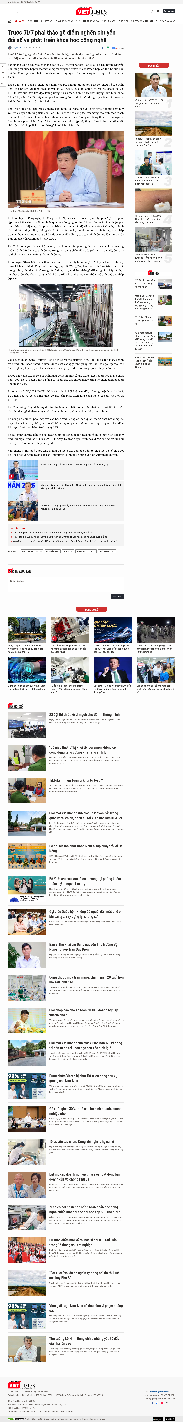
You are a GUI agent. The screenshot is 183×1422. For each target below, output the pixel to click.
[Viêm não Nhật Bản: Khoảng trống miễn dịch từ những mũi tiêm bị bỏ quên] (153, 239)
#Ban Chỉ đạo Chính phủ (32, 551)
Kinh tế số (46, 21)
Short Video (109, 21)
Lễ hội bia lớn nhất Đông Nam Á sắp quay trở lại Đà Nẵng (144, 362)
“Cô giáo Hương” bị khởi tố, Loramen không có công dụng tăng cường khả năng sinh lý (145, 302)
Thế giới (123, 21)
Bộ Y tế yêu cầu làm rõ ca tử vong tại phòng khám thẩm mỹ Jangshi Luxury (85, 881)
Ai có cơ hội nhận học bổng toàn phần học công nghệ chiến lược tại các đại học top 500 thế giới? (84, 1209)
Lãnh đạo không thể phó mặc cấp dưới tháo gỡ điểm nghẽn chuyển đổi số (155, 689)
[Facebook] (102, 48)
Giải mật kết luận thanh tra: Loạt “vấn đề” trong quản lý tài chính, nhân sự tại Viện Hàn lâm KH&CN (145, 341)
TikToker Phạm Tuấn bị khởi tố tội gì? (144, 320)
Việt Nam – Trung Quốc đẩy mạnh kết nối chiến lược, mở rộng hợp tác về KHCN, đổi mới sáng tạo (78, 507)
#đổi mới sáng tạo (107, 551)
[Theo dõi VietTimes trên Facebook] (153, 1403)
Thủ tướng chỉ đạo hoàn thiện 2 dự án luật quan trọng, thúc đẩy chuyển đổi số (52, 532)
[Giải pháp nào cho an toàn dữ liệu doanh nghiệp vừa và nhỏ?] (27, 1020)
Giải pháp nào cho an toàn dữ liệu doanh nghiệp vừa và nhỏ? (83, 1012)
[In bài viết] (108, 48)
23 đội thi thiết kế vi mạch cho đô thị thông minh (145, 283)
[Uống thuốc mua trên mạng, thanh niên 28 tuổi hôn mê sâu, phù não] (27, 988)
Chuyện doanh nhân (142, 21)
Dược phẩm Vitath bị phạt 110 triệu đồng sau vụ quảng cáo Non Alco (83, 1078)
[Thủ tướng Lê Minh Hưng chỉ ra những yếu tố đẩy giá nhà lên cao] (27, 1349)
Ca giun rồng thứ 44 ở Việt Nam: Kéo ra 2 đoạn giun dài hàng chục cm (148, 219)
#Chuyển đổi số (52, 551)
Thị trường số (91, 21)
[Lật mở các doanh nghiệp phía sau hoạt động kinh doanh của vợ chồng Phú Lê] (27, 1185)
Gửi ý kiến (117, 596)
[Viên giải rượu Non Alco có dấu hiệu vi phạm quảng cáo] (27, 1316)
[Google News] (118, 48)
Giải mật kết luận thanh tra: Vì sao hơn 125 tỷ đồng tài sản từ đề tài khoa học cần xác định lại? (85, 1045)
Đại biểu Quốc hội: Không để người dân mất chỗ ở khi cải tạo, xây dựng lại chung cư (85, 914)
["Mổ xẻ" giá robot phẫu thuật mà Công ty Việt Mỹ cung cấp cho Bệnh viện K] (70, 670)
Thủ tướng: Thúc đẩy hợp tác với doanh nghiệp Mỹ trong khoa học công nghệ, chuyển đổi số (60, 537)
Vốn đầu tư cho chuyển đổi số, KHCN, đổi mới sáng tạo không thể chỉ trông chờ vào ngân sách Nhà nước (81, 487)
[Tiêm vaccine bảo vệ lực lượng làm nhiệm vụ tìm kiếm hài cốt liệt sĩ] (153, 162)
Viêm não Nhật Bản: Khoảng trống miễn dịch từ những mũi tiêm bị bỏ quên (149, 257)
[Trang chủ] (9, 21)
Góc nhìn (33, 21)
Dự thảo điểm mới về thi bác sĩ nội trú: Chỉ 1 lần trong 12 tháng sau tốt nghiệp (83, 1242)
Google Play (170, 1419)
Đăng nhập (169, 11)
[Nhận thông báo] (151, 11)
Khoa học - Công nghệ (67, 21)
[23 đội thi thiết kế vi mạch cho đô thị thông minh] (165, 284)
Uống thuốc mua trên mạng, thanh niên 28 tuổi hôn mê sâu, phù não (86, 979)
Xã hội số (20, 21)
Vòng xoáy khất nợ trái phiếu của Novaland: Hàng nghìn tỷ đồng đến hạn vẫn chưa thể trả (26, 648)
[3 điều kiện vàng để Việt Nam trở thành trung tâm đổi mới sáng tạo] (23, 470)
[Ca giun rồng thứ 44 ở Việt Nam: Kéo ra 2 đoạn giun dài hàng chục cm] (153, 200)
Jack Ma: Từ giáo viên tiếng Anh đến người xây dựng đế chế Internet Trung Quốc (112, 689)
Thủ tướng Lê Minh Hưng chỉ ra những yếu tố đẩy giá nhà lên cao (84, 1340)
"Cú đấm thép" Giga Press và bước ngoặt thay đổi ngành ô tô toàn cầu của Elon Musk (68, 648)
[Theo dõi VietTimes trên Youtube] (162, 1403)
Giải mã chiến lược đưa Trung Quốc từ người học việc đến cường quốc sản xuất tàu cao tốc (112, 648)
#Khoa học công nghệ (86, 551)
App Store (158, 1419)
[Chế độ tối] (158, 11)
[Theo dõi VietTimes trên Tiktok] (167, 1403)
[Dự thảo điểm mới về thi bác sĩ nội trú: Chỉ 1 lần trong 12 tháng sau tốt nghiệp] (27, 1250)
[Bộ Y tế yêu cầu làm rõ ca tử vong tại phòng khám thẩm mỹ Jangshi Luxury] (27, 889)
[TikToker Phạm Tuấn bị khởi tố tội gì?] (165, 321)
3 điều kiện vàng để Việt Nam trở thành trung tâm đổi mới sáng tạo (75, 464)
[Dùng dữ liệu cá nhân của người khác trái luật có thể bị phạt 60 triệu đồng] (27, 670)
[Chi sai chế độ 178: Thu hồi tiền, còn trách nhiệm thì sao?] (153, 85)
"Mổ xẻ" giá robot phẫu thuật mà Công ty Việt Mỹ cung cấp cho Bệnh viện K (69, 689)
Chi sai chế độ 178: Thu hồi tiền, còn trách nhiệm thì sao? (149, 103)
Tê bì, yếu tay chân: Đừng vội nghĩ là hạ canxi (81, 1141)
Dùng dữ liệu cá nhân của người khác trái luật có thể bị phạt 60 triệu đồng (26, 687)
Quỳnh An (17, 48)
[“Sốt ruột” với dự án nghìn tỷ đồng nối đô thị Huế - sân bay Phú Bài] (153, 123)
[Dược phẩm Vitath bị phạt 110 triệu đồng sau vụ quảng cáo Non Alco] (27, 1086)
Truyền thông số (165, 21)
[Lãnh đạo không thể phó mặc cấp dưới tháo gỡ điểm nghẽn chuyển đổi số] (156, 670)
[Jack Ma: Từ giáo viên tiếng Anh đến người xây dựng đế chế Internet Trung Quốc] (113, 670)
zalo (157, 1403)
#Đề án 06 (68, 551)
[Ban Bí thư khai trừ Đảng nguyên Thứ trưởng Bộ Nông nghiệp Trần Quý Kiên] (27, 955)
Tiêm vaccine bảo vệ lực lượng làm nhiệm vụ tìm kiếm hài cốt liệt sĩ (147, 180)
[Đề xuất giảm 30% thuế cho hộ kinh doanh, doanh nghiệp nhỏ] (27, 1119)
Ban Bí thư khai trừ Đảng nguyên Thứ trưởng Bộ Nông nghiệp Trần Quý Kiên (83, 946)
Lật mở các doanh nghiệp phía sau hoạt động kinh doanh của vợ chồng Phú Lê (85, 1176)
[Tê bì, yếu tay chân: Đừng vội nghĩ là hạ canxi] (27, 1152)
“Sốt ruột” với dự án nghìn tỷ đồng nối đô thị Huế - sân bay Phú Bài (148, 142)
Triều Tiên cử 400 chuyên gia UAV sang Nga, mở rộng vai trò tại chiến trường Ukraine (154, 648)
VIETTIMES (91, 11)
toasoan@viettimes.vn (160, 1392)
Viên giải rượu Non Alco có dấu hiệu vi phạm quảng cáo (86, 1308)
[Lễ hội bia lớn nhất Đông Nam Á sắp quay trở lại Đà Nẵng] (165, 361)
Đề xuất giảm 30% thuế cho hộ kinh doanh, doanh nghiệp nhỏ (85, 1111)
